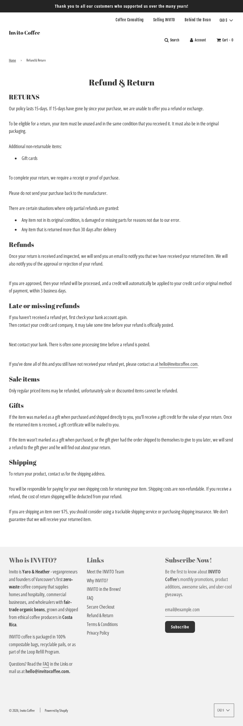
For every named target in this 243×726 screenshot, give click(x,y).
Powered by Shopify (56, 710)
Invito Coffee (24, 32)
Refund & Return (100, 615)
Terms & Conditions (102, 624)
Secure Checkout (100, 607)
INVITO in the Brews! (104, 589)
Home (12, 60)
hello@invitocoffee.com (178, 364)
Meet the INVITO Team (105, 571)
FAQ (46, 664)
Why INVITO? (97, 580)
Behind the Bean (198, 19)
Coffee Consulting (130, 19)
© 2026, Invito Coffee (22, 710)
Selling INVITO (164, 19)
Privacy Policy (98, 633)
